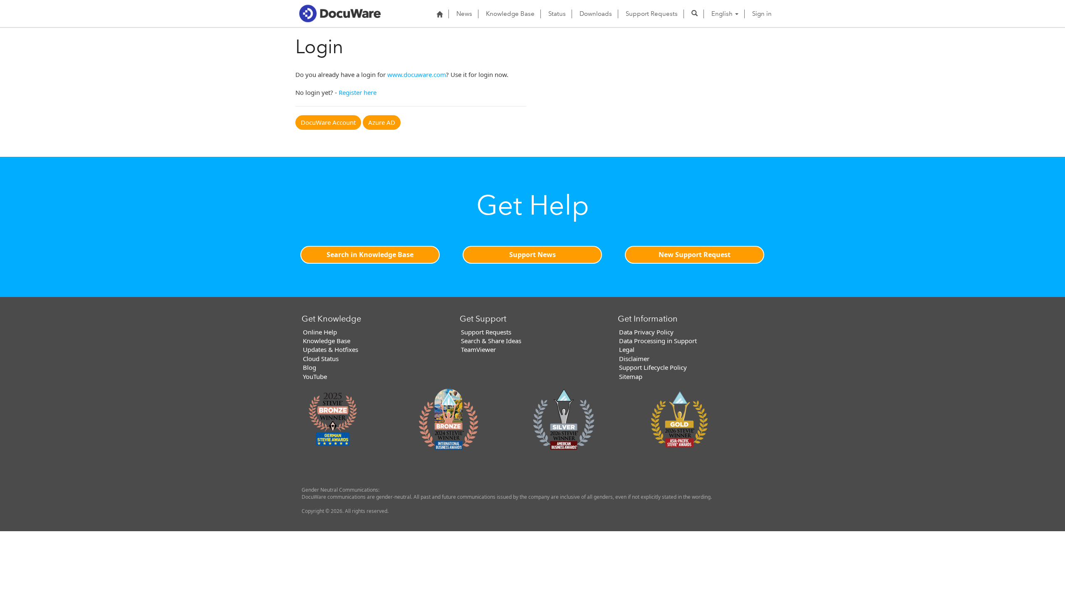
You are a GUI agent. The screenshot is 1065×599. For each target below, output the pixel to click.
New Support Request (695, 254)
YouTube (315, 376)
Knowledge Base (510, 13)
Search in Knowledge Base (370, 254)
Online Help (320, 332)
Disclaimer (634, 358)
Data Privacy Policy (646, 332)
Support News (532, 254)
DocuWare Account (328, 122)
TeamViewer (478, 349)
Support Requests (652, 13)
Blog (309, 367)
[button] (694, 13)
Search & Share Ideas (491, 341)
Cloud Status (321, 358)
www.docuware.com (416, 74)
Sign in (762, 13)
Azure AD (381, 122)
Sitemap (630, 376)
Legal (626, 349)
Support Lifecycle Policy (653, 367)
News (464, 13)
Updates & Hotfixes (330, 349)
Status (557, 13)
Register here (357, 92)
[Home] (439, 14)
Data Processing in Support (658, 341)
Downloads (596, 13)
